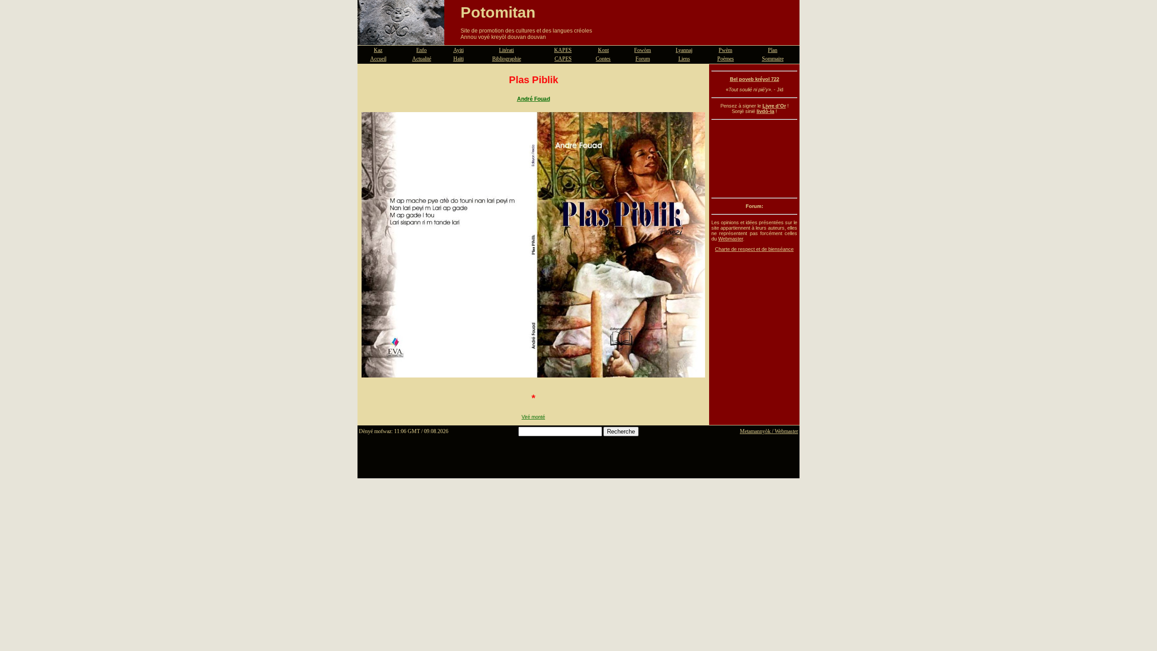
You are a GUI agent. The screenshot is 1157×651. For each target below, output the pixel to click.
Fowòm (642, 50)
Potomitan (498, 12)
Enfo (421, 50)
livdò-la (765, 111)
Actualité (421, 59)
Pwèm (725, 50)
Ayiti (458, 50)
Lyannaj (684, 50)
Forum (642, 59)
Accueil (378, 59)
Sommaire (773, 59)
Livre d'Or (774, 105)
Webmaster (730, 238)
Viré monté (533, 417)
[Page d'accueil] (400, 39)
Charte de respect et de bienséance (754, 249)
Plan (772, 50)
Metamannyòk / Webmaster (769, 431)
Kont (603, 50)
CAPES (563, 59)
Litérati (506, 50)
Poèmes (725, 59)
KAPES (563, 50)
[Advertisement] (754, 159)
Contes (603, 59)
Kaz (378, 50)
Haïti (458, 59)
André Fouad (533, 99)
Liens (684, 59)
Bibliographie (506, 59)
